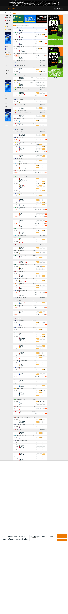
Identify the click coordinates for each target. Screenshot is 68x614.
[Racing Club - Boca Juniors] (30, 48)
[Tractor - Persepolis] (30, 179)
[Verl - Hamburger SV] (30, 147)
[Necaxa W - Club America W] (30, 266)
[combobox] (42, 25)
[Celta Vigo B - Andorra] (30, 374)
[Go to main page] (12, 8)
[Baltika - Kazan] (30, 329)
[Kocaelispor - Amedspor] (30, 408)
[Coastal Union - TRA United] (30, 404)
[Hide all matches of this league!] (46, 28)
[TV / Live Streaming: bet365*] (35, 43)
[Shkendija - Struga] (30, 288)
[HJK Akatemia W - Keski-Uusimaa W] (30, 135)
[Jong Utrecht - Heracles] (30, 276)
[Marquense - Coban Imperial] (30, 165)
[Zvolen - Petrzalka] (30, 369)
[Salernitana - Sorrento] (30, 226)
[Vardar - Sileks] (30, 285)
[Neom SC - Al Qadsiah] (30, 346)
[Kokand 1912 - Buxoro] (30, 438)
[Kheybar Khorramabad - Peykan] (30, 181)
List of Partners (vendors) (34, 537)
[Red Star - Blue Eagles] (30, 381)
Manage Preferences (62, 539)
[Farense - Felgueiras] (30, 312)
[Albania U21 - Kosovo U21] (30, 456)
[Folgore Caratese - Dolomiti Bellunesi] (30, 209)
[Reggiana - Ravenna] (30, 216)
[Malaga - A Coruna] (30, 44)
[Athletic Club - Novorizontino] (30, 82)
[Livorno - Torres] (30, 214)
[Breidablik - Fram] (30, 172)
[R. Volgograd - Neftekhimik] (30, 336)
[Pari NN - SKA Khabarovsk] (30, 341)
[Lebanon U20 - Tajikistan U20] (30, 445)
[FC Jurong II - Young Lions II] (30, 362)
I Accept (62, 534)
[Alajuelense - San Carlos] (30, 116)
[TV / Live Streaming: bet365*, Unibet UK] (35, 82)
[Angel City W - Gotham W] (30, 433)
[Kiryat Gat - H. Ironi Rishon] (30, 202)
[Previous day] (39, 25)
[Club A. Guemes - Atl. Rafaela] (30, 55)
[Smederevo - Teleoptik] (30, 355)
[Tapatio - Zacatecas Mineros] (30, 262)
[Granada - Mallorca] (30, 376)
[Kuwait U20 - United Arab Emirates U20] (30, 442)
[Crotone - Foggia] (30, 223)
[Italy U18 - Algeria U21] (30, 459)
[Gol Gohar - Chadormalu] (30, 188)
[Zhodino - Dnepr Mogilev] (30, 71)
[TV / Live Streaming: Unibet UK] (35, 36)
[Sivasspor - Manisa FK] (30, 413)
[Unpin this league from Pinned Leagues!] (25, 28)
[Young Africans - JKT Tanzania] (30, 401)
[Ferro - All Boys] (30, 58)
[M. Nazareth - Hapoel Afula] (30, 205)
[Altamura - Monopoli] (30, 221)
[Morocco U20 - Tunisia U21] (30, 454)
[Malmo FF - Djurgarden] (30, 386)
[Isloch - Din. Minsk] (30, 69)
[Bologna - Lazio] (30, 34)
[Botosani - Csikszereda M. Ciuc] (30, 322)
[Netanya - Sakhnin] (30, 195)
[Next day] (46, 25)
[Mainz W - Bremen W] (30, 156)
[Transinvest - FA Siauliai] (30, 248)
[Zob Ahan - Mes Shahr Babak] (30, 186)
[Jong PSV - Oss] (30, 273)
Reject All (61, 537)
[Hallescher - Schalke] (30, 151)
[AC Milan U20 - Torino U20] (30, 233)
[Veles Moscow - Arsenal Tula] (30, 339)
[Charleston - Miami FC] (30, 426)
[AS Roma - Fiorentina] (30, 37)
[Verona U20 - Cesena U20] (30, 230)
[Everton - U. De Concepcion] (30, 101)
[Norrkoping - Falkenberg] (30, 395)
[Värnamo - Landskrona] (30, 393)
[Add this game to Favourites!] (14, 30)
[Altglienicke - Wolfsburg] (30, 144)
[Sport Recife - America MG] (30, 85)
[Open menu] (62, 9)
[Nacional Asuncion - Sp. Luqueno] (30, 292)
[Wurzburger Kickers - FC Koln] (30, 149)
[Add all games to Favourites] (14, 28)
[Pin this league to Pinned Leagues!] (29, 46)
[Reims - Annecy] (30, 139)
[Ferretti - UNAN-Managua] (30, 281)
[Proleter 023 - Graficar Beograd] (30, 353)
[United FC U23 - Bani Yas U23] (30, 422)
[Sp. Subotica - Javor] (30, 358)
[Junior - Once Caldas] (30, 108)
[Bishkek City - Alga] (30, 239)
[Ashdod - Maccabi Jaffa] (30, 200)
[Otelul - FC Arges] (30, 325)
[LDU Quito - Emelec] (30, 125)
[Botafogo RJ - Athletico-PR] (30, 78)
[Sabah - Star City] (30, 252)
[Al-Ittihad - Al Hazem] (30, 348)
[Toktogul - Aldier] (30, 241)
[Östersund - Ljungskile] (30, 390)
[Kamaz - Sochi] (30, 334)
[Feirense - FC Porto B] (30, 314)
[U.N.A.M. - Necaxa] (30, 257)
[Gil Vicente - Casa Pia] (30, 307)
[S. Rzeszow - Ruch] (30, 303)
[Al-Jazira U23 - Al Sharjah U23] (30, 419)
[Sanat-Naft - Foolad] (30, 190)
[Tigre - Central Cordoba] (30, 51)
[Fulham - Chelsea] (30, 30)
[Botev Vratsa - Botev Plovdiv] (30, 93)
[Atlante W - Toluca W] (30, 269)
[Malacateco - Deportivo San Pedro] (30, 168)
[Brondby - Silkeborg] (30, 120)
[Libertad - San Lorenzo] (30, 295)
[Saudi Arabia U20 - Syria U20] (30, 449)
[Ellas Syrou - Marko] (30, 161)
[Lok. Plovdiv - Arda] (30, 95)
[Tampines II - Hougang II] (30, 365)
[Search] (55, 9)
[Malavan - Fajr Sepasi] (30, 183)
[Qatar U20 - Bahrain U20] (30, 447)
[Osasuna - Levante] (30, 41)
